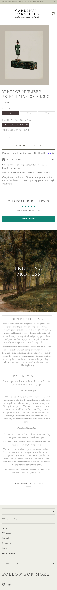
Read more (7, 183)
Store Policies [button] (11, 563)
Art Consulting (9, 552)
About (5, 528)
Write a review (28, 218)
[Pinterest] (3, 584)
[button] (28, 511)
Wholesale (6, 533)
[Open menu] (6, 13)
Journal (5, 537)
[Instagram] (9, 584)
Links (4, 547)
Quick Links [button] (9, 519)
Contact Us (7, 542)
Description (14, 159)
